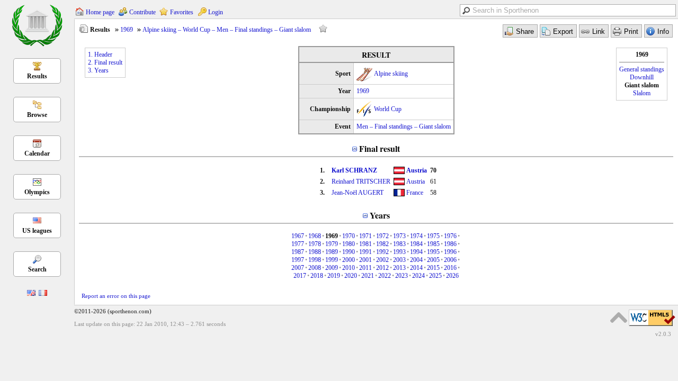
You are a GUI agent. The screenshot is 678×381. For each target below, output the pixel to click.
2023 (401, 275)
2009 (331, 267)
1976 (450, 236)
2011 (365, 267)
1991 (365, 252)
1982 (382, 244)
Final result (379, 148)
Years (380, 215)
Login (215, 12)
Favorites (181, 12)
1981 (365, 244)
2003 (399, 260)
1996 (450, 252)
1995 (433, 252)
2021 (367, 275)
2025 (435, 275)
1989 (331, 252)
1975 (433, 236)
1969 (126, 29)
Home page (100, 12)
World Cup (388, 109)
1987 (297, 252)
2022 (384, 275)
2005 (433, 260)
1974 (416, 236)
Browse (37, 115)
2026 (452, 275)
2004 (416, 260)
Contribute (142, 12)
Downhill (642, 77)
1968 (314, 236)
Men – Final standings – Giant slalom (403, 126)
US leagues (37, 230)
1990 (348, 252)
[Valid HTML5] (652, 326)
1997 (297, 260)
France (414, 192)
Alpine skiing (391, 73)
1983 (399, 244)
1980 (348, 244)
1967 (297, 236)
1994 (416, 252)
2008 (314, 267)
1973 (399, 236)
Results (37, 76)
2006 (450, 260)
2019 (333, 275)
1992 (382, 252)
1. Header (100, 54)
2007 (297, 267)
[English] (31, 293)
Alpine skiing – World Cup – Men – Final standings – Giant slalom (226, 29)
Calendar (37, 153)
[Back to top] (618, 317)
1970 (348, 236)
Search (37, 269)
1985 (433, 244)
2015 (433, 267)
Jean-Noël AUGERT (357, 192)
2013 (399, 267)
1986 (450, 244)
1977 (297, 244)
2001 (365, 260)
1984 (416, 244)
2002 (382, 260)
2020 (350, 275)
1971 (365, 236)
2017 (299, 275)
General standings (641, 69)
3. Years (98, 70)
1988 (314, 252)
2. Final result (105, 62)
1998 (314, 260)
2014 (416, 267)
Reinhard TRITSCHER (361, 181)
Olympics (37, 192)
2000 (348, 260)
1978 (314, 244)
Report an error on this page (116, 296)
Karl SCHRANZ (354, 170)
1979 (331, 244)
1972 (382, 236)
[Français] (43, 293)
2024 (418, 275)
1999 (331, 260)
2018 (316, 275)
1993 (399, 252)
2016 (450, 267)
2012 (382, 267)
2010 (348, 267)
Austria (416, 170)
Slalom (641, 93)
